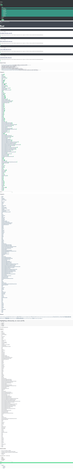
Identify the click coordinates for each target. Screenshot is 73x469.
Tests (41, 318)
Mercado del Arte (56, 316)
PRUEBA (3, 454)
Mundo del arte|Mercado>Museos (6, 135)
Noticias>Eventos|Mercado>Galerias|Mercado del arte (9, 161)
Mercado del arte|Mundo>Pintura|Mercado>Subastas (9, 124)
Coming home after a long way (6, 57)
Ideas (2, 116)
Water (2, 190)
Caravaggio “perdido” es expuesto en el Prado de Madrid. (10, 452)
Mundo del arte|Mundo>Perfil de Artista (7, 136)
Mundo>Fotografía (4, 152)
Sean (2, 180)
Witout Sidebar (4, 11)
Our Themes (3, 459)
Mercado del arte (4, 121)
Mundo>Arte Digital (4, 138)
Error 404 (4, 12)
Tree (2, 186)
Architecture (3, 77)
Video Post (4, 15)
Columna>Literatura (4, 86)
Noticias (3, 160)
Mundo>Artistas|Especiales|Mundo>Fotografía (8, 145)
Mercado (3, 120)
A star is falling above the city (5, 49)
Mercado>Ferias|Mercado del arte (6, 126)
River (2, 176)
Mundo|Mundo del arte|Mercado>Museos (7, 156)
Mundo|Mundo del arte (5, 155)
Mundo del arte (4, 134)
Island (2, 117)
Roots (35, 318)
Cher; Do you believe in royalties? (6, 450)
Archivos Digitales (4, 334)
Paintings (3, 167)
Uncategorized (4, 187)
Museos (3, 157)
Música (3, 318)
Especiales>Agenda (4, 220)
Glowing (3, 110)
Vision (2, 189)
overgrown (3, 165)
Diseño (2, 94)
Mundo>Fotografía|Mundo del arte (6, 153)
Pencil (2, 169)
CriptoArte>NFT (4, 210)
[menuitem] (37, 7)
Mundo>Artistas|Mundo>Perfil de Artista (7, 150)
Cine (2, 82)
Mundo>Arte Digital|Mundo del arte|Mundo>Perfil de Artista (10, 141)
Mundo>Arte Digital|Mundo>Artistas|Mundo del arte (9, 142)
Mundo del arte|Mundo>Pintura (6, 137)
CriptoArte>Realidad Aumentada (6, 89)
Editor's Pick (3, 95)
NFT (2, 158)
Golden (3, 111)
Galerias (3, 365)
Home (2, 7)
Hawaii (2, 113)
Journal (2, 458)
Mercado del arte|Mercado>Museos (7, 122)
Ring (33, 318)
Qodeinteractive (6, 327)
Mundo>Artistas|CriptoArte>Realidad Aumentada (8, 143)
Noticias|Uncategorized (5, 162)
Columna (3, 84)
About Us (3, 17)
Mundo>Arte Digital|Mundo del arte (6, 140)
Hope (2, 115)
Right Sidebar (4, 9)
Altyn (2, 75)
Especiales (3, 98)
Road (2, 177)
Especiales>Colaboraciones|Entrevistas (7, 100)
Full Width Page (5, 13)
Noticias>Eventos (4, 282)
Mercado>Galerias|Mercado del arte (7, 128)
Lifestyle (3, 118)
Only (2, 164)
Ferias (2, 107)
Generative (3, 109)
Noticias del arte (19, 318)
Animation (3, 76)
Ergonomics (3, 97)
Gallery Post (4, 16)
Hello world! (3, 453)
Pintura (2, 172)
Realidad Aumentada (4, 175)
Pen (2, 168)
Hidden (3, 114)
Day (2, 91)
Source (3, 183)
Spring (2, 184)
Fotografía (3, 108)
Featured (3, 106)
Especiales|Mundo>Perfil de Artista (6, 101)
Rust (1, 22)
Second (3, 303)
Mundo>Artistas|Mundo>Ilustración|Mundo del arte (9, 149)
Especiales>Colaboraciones (5, 99)
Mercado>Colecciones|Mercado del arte (7, 125)
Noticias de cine (14, 318)
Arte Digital (3, 79)
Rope (2, 178)
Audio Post (4, 14)
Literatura (3, 119)
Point (26, 318)
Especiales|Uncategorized (5, 102)
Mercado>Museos (4, 130)
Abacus (3, 74)
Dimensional (3, 93)
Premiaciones (31, 318)
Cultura (32, 316)
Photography (3, 171)
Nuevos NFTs (25, 318)
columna (20, 316)
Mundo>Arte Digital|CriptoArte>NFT (7, 396)
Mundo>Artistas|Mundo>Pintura (6, 272)
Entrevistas (3, 96)
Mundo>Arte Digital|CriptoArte (6, 139)
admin (4, 31)
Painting (3, 166)
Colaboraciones (4, 83)
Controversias (27, 316)
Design (2, 92)
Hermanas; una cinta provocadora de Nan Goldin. (8, 451)
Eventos (3, 103)
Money (61, 316)
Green (2, 112)
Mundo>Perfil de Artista (5, 154)
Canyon (3, 81)
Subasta (38, 318)
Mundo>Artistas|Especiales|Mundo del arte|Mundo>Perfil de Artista (11, 144)
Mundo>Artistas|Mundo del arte (6, 146)
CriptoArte (3, 87)
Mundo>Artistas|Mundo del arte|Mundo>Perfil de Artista (9, 147)
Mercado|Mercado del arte (5, 131)
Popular (3, 173)
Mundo (2, 133)
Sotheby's (37, 318)
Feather (3, 105)
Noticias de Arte (11, 318)
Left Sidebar (4, 10)
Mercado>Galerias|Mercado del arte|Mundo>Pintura (9, 129)
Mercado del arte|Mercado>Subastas (7, 123)
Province (3, 174)
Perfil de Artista (4, 170)
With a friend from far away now (6, 41)
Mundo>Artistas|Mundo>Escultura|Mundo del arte (8, 148)
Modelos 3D (3, 132)
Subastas (3, 185)
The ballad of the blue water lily (6, 33)
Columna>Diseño (4, 85)
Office (2, 163)
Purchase (3, 19)
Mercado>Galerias (4, 127)
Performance (3, 427)
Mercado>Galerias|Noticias (5, 251)
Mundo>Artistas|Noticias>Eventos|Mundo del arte (8, 151)
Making (2, 241)
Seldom (3, 182)
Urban (2, 188)
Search (2, 181)
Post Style (28, 318)
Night (2, 159)
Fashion (3, 104)
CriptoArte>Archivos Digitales (6, 88)
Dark (2, 90)
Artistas (2, 80)
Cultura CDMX (34, 316)
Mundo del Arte (68, 316)
